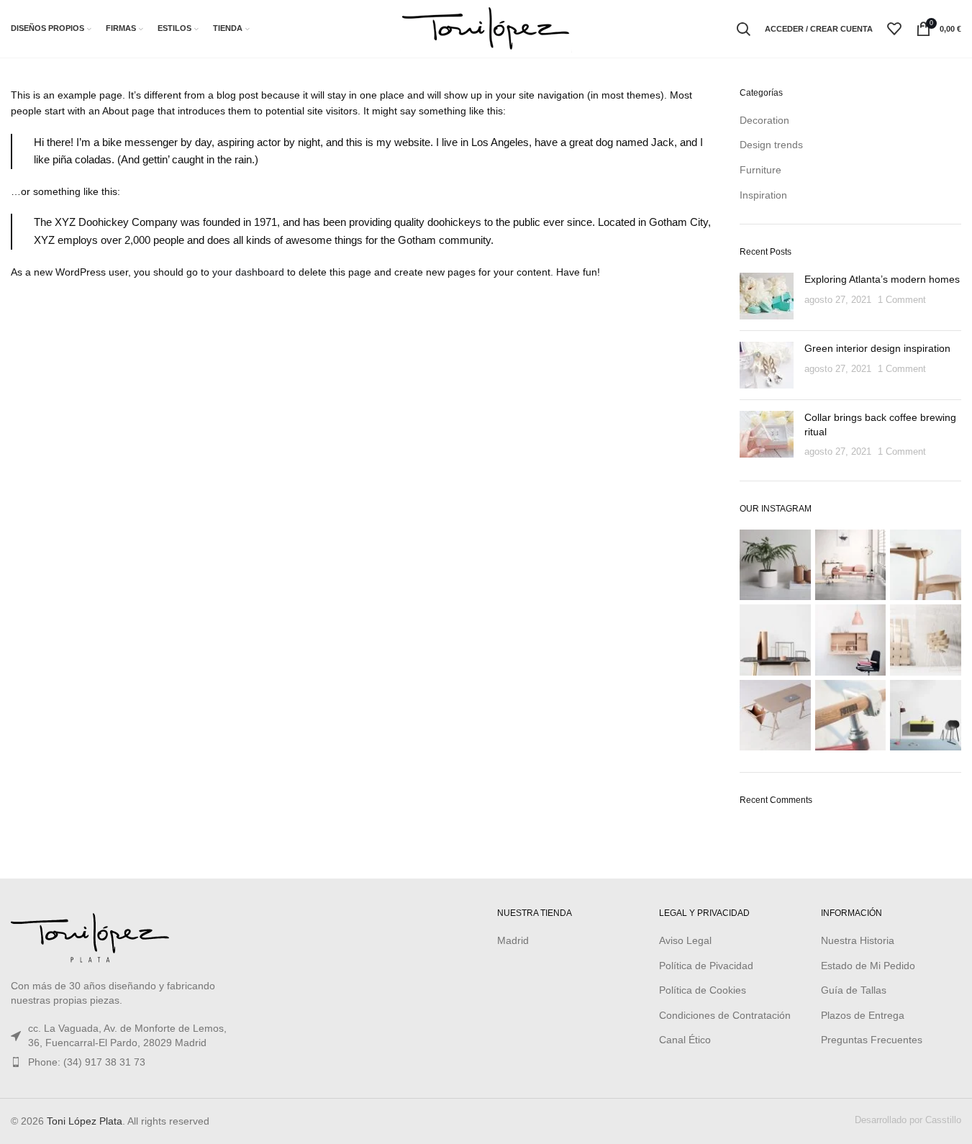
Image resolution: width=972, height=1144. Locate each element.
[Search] (743, 28)
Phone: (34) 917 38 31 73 (86, 1062)
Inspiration (763, 195)
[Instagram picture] (775, 565)
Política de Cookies (702, 990)
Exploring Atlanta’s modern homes (882, 279)
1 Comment (902, 300)
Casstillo (943, 1120)
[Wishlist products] (894, 28)
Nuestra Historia (857, 940)
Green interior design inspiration (877, 348)
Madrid (513, 940)
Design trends (771, 144)
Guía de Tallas (853, 990)
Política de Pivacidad (706, 965)
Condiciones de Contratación (725, 1015)
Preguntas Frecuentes (871, 1039)
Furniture (760, 170)
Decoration (764, 120)
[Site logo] (486, 28)
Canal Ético (685, 1039)
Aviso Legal (685, 940)
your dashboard (248, 272)
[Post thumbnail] (767, 296)
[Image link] (90, 935)
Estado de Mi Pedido (868, 965)
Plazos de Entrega (862, 1015)
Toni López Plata (84, 1121)
